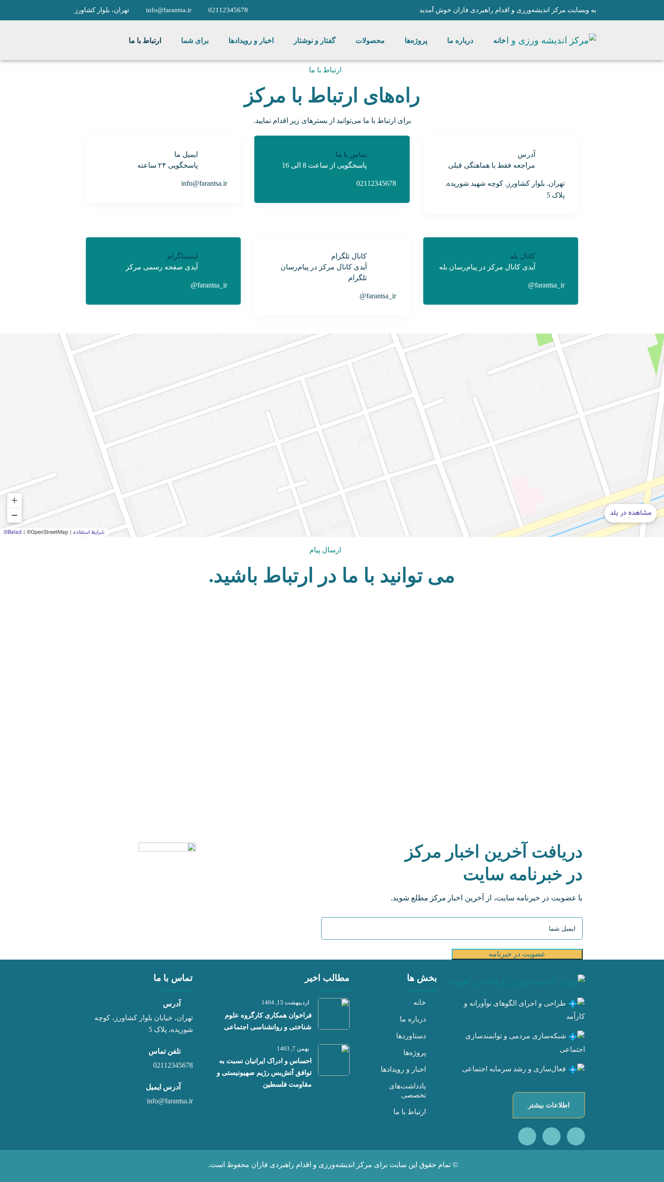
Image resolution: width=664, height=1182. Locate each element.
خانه (419, 1002)
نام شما (315, 648)
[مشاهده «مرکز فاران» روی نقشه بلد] (332, 435)
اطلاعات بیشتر (549, 1105)
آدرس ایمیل (568, 648)
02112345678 (228, 10)
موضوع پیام (568, 699)
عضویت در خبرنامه (517, 954)
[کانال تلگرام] (551, 1136)
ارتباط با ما (409, 1112)
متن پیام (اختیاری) (560, 750)
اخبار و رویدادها (403, 1069)
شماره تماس (308, 699)
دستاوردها (411, 1036)
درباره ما (413, 1019)
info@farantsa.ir (169, 10)
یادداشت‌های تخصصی (407, 1090)
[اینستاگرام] (527, 1136)
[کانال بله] (576, 1136)
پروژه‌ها (414, 1052)
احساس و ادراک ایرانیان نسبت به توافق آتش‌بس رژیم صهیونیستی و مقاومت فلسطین (264, 1072)
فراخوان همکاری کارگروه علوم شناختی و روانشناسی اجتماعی (268, 1021)
